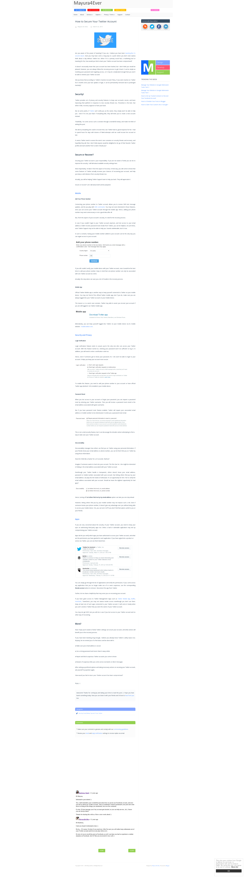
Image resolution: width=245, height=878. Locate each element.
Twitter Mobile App (124, 599)
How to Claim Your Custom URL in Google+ (154, 105)
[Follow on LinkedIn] (166, 29)
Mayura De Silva (83, 27)
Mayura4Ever (88, 3)
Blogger (167, 865)
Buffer (133, 599)
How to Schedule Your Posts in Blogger (153, 101)
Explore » (98, 14)
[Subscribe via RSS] (145, 29)
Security (81, 713)
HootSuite (78, 601)
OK (229, 871)
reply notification (97, 733)
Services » (90, 14)
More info (234, 867)
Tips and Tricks (94, 713)
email (87, 733)
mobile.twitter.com (87, 326)
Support (120, 14)
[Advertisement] (155, 45)
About (82, 14)
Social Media (86, 713)
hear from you (129, 695)
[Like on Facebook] (159, 29)
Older (132, 850)
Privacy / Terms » (109, 14)
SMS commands (100, 207)
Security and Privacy (83, 335)
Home (75, 14)
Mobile (78, 193)
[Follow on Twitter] (152, 29)
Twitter (92, 111)
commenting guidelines (121, 729)
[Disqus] (105, 764)
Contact (127, 14)
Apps (77, 519)
